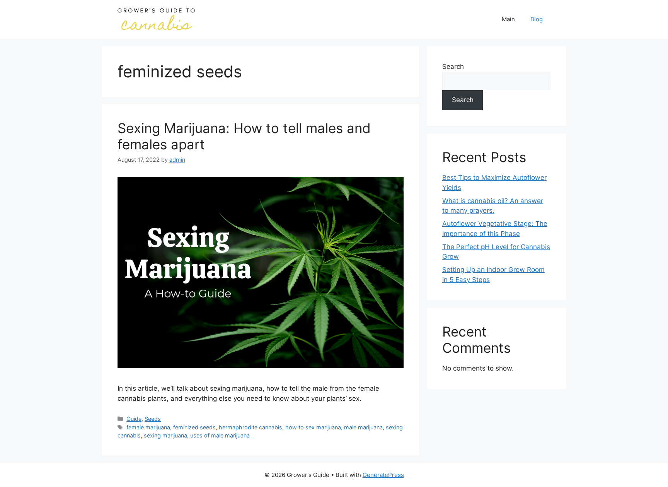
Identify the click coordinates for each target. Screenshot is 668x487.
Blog (536, 19)
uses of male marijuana (220, 435)
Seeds (153, 418)
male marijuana (363, 427)
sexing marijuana (165, 435)
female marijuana (148, 427)
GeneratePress (383, 474)
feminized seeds (194, 427)
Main (508, 19)
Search (453, 66)
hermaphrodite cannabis (250, 427)
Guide (133, 418)
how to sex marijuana (313, 427)
